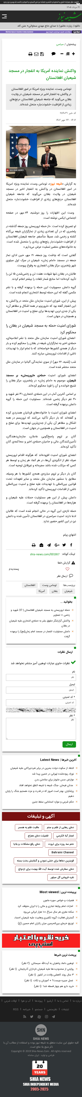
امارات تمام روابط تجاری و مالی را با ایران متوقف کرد (46, 906)
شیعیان (68, 591)
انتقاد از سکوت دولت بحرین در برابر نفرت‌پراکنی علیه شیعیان (42, 768)
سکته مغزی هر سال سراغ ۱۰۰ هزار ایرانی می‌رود (48, 912)
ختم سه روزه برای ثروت (61, 844)
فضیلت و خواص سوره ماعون (58, 900)
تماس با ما (62, 1001)
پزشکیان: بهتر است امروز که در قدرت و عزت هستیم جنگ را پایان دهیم (39, 793)
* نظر (72, 715)
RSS (16, 1009)
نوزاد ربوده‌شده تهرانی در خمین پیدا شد (53, 774)
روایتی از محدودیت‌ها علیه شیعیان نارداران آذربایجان (41, 969)
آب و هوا (25, 1001)
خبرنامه (26, 1009)
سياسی (60, 44)
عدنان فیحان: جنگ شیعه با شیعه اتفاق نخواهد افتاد (46, 785)
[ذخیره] (42, 54)
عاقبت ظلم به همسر (28, 827)
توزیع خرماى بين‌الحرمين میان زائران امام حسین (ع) (46, 923)
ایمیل (72, 684)
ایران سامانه (33, 1055)
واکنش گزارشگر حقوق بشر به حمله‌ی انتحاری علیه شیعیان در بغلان (39, 623)
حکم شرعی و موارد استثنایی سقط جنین (53, 802)
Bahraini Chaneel (63, 852)
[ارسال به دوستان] (36, 54)
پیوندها (39, 1001)
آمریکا (42, 591)
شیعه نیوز (56, 183)
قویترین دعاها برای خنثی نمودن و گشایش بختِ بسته (45, 861)
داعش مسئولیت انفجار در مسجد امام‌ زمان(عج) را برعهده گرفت (40, 634)
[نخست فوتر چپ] (41, 1075)
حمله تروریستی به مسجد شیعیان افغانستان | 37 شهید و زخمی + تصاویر (40, 612)
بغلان (55, 591)
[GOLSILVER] (41, 941)
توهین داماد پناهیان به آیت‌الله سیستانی (48, 963)
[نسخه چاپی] (30, 54)
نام (73, 672)
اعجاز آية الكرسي (65, 836)
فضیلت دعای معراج (38, 836)
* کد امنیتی (69, 697)
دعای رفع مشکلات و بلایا (27, 844)
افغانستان (29, 585)
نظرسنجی (52, 1009)
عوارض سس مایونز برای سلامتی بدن (54, 780)
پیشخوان (71, 44)
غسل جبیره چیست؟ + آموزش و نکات (49, 980)
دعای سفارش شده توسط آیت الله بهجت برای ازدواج (46, 869)
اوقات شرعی (10, 1001)
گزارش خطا (64, 563)
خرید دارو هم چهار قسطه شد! (54, 986)
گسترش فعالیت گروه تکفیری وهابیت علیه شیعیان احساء (44, 918)
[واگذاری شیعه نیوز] (41, 31)
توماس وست (49, 585)
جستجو (39, 1009)
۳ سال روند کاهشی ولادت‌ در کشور (51, 975)
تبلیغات (65, 1009)
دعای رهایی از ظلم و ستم (60, 827)
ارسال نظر (62, 576)
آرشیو (50, 1001)
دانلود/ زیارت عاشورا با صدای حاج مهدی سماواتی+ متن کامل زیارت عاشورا (41, 26)
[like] (41, 569)
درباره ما (77, 1001)
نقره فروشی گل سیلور (62, 877)
